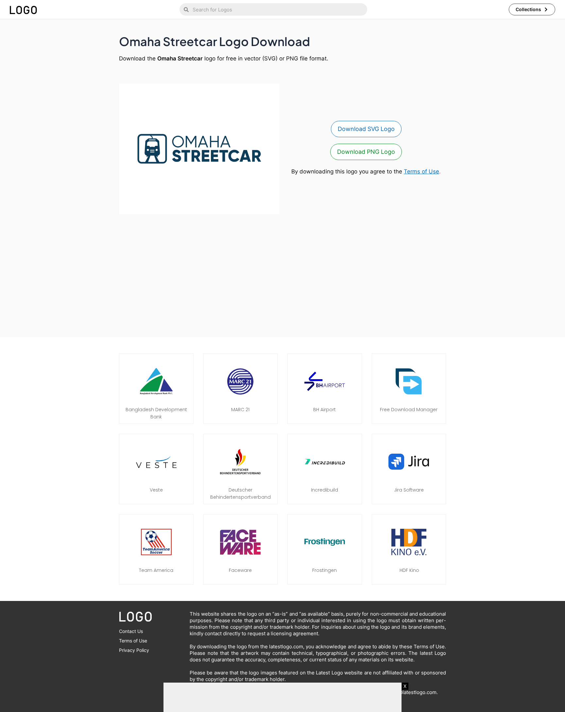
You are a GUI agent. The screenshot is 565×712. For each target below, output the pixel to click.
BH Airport (324, 409)
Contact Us (131, 631)
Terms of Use (421, 171)
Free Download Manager (408, 409)
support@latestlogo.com (408, 692)
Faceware (240, 570)
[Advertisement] (282, 272)
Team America (156, 570)
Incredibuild (324, 490)
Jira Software (409, 490)
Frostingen (324, 570)
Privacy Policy (134, 650)
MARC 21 (240, 409)
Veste (156, 490)
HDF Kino (408, 570)
